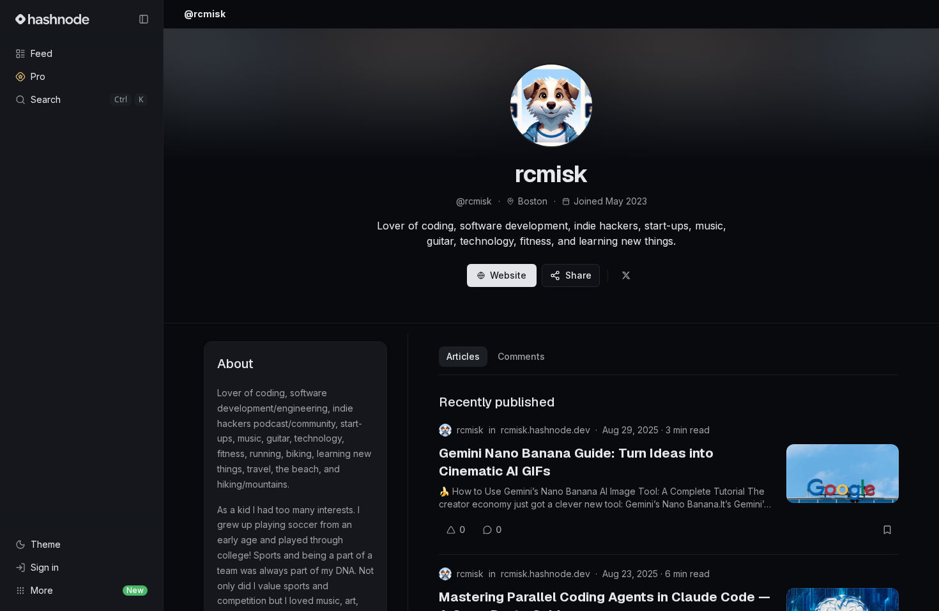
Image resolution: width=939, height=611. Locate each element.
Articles (463, 356)
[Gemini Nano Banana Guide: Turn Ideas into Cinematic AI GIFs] (842, 473)
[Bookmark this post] (887, 529)
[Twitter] (626, 275)
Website (508, 275)
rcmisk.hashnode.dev (545, 429)
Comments (521, 356)
